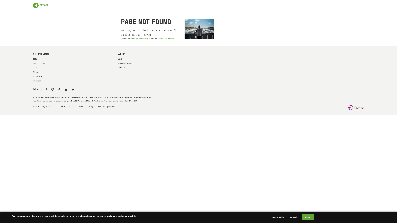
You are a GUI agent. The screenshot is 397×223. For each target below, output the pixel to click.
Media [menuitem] (35, 72)
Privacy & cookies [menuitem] (94, 106)
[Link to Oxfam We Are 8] (46, 89)
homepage (134, 39)
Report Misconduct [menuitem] (125, 63)
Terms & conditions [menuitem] (66, 106)
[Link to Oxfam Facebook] (59, 89)
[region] (198, 217)
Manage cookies (109, 107)
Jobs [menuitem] (35, 68)
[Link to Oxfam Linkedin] (66, 89)
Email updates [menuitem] (38, 81)
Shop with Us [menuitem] (38, 76)
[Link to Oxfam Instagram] (52, 89)
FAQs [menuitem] (120, 59)
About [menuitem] (35, 59)
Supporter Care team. (166, 39)
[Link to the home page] (40, 5)
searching (144, 39)
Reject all (293, 217)
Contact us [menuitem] (122, 68)
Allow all (308, 217)
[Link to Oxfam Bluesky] (73, 89)
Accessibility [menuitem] (80, 106)
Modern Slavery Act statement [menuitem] (45, 106)
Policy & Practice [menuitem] (39, 63)
